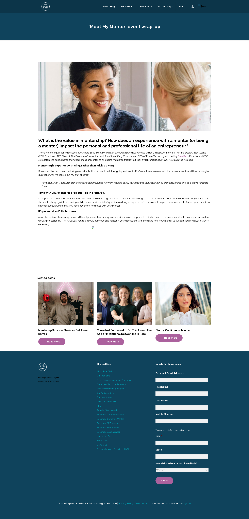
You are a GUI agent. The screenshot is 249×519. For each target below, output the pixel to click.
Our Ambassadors (105, 393)
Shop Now (102, 440)
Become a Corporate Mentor (110, 414)
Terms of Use (142, 503)
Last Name (162, 400)
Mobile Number (164, 414)
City (158, 436)
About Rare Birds (105, 371)
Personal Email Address (170, 373)
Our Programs (103, 376)
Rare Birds (183, 156)
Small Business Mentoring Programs (114, 380)
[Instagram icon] (126, 508)
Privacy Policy (125, 503)
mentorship (93, 140)
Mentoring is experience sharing (59, 165)
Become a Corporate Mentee (110, 419)
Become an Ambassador (108, 432)
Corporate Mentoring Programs (111, 384)
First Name (162, 387)
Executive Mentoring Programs (111, 389)
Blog (99, 406)
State (159, 449)
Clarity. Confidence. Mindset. (173, 330)
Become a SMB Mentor (107, 423)
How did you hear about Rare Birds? (177, 463)
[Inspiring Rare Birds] (45, 6)
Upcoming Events (105, 436)
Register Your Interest (107, 410)
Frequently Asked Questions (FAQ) (113, 449)
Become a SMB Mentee (108, 427)
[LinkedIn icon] (123, 508)
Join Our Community (106, 402)
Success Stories (104, 397)
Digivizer (186, 503)
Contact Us (102, 445)
